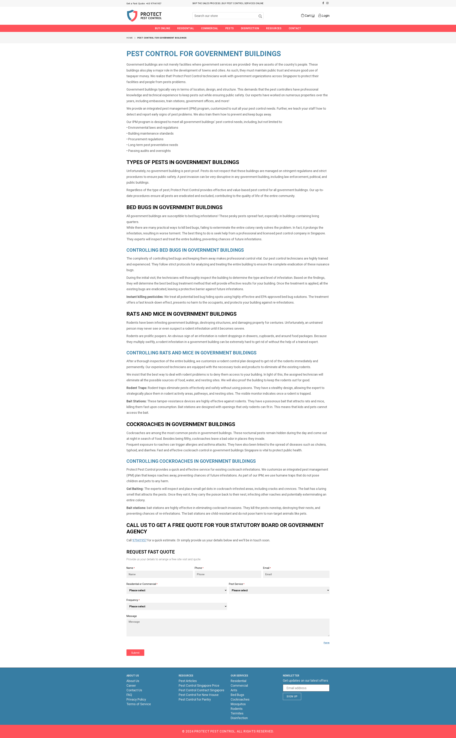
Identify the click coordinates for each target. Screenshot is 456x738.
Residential (185, 28)
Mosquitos (238, 704)
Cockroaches (240, 699)
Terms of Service (138, 704)
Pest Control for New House (199, 695)
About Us (132, 681)
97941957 (139, 540)
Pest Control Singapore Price (199, 685)
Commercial (209, 28)
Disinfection (250, 28)
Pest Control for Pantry (195, 699)
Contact (295, 28)
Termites (237, 713)
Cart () (309, 16)
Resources (273, 28)
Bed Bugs (237, 695)
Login (325, 15)
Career (131, 685)
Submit (135, 652)
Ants (234, 690)
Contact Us (134, 690)
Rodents (237, 709)
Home (129, 38)
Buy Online (162, 28)
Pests (229, 28)
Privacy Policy (136, 699)
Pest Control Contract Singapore (201, 690)
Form (327, 642)
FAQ (129, 695)
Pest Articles (188, 681)
